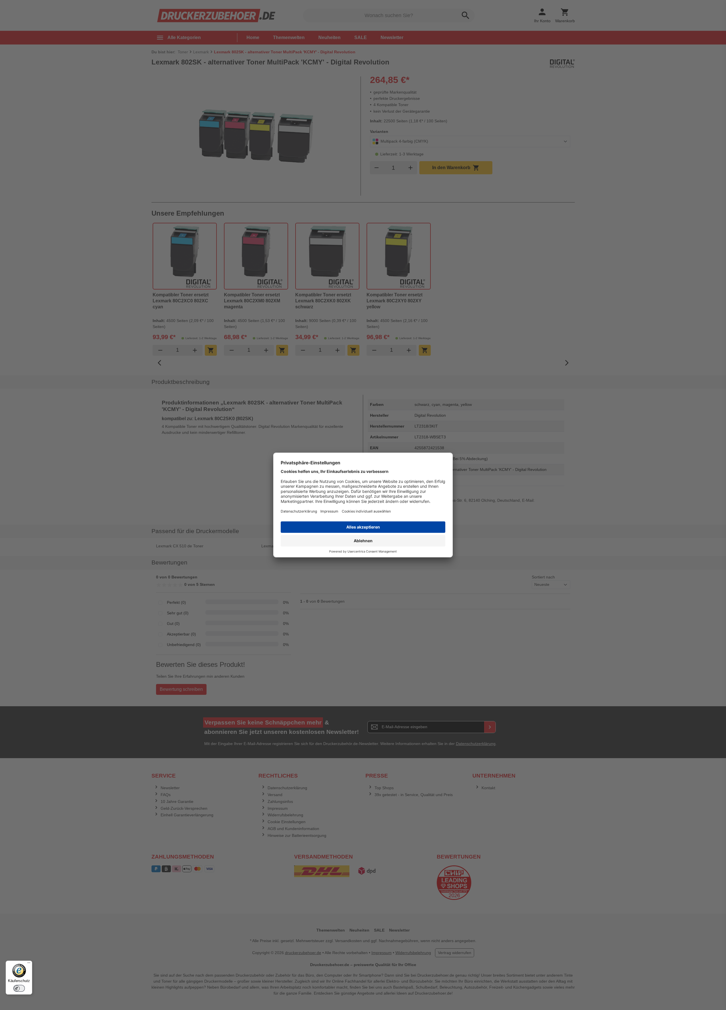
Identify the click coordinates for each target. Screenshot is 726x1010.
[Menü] (28, 964)
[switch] (19, 988)
